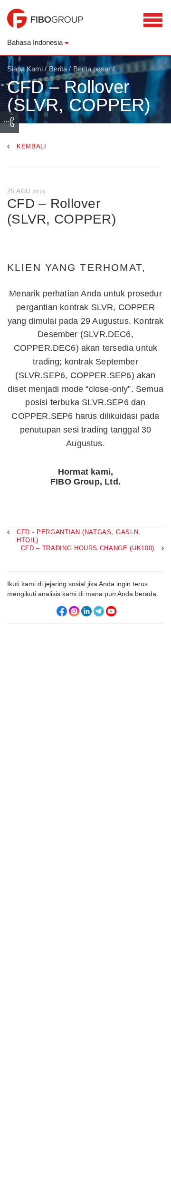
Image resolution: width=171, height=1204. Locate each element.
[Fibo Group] (45, 23)
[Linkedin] (86, 611)
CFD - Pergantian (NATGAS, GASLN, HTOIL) (79, 536)
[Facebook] (62, 611)
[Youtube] (111, 611)
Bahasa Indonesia (35, 42)
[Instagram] (74, 611)
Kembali (32, 146)
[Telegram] (99, 611)
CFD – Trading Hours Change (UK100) (87, 548)
